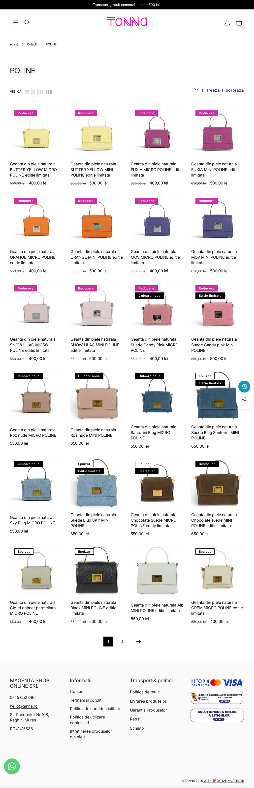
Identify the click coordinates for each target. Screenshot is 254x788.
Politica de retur (144, 691)
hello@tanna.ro (24, 706)
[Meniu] (15, 22)
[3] (40, 92)
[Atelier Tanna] (127, 22)
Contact (77, 691)
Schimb (137, 728)
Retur (135, 718)
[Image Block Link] (217, 697)
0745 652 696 (23, 697)
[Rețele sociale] (244, 400)
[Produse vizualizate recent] (244, 387)
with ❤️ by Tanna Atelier (223, 781)
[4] (49, 92)
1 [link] (108, 641)
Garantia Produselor (148, 710)
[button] (238, 22)
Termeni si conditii (86, 700)
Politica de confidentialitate (95, 708)
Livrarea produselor (148, 701)
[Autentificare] (227, 22)
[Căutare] (27, 22)
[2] (34, 92)
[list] (27, 92)
